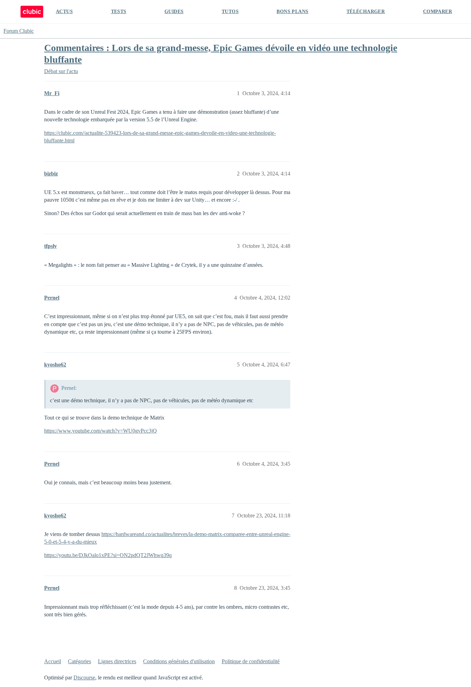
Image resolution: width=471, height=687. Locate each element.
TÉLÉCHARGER (366, 11)
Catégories (79, 661)
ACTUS (64, 11)
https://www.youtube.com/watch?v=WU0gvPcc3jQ (100, 431)
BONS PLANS (292, 11)
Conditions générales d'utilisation (179, 661)
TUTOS (230, 11)
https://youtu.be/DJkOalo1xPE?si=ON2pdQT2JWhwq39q (108, 555)
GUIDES (173, 11)
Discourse (84, 677)
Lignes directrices (117, 661)
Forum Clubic (18, 31)
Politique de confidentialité (251, 661)
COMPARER (437, 11)
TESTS (119, 11)
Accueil (52, 661)
